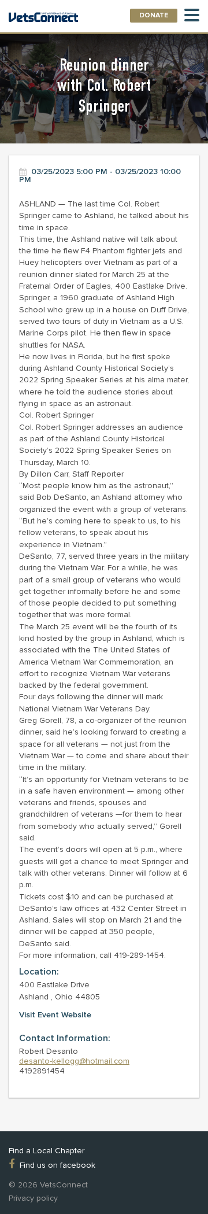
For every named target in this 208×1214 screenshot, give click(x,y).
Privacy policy (33, 1198)
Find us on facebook (57, 1164)
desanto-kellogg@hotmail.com (74, 1061)
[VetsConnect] (43, 18)
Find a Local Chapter (46, 1151)
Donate (153, 15)
